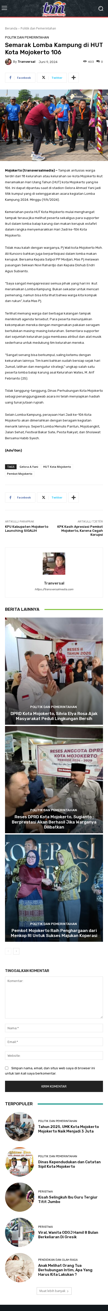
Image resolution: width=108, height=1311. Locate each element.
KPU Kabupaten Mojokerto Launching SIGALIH (26, 528)
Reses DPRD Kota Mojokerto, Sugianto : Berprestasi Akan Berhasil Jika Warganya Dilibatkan (54, 822)
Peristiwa (45, 1191)
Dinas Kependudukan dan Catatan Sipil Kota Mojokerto (69, 1164)
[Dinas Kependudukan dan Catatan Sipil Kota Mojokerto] (19, 1161)
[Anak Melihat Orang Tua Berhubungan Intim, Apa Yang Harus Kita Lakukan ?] (19, 1267)
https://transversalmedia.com (54, 589)
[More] (73, 78)
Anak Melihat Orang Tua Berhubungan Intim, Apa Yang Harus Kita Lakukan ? (65, 1270)
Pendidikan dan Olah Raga (58, 1259)
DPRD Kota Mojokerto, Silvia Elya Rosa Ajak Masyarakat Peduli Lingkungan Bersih (54, 716)
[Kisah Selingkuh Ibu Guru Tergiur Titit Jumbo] (19, 1197)
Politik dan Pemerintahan (38, 28)
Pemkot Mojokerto (19, 474)
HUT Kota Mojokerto (57, 466)
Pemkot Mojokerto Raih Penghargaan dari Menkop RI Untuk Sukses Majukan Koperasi (54, 933)
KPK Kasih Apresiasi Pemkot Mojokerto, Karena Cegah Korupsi (80, 530)
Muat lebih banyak (52, 1291)
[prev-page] (8, 951)
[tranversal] (9, 61)
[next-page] (16, 951)
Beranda (11, 28)
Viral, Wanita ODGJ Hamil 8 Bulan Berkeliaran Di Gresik (68, 1234)
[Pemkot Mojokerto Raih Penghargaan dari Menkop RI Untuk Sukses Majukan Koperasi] (54, 888)
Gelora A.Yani (29, 466)
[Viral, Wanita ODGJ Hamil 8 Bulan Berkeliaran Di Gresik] (19, 1232)
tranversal (26, 61)
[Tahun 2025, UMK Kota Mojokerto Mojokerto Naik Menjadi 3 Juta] (19, 1126)
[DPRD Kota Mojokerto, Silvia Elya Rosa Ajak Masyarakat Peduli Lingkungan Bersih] (54, 671)
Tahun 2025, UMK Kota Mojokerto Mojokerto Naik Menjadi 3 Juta (68, 1129)
